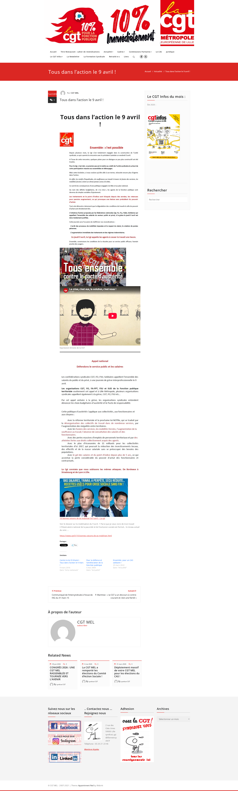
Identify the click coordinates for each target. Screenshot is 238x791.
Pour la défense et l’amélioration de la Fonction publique (94, 562)
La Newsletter (73, 56)
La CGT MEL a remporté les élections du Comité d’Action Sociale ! (94, 672)
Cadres (120, 52)
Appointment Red (85, 785)
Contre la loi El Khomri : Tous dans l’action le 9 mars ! (72, 562)
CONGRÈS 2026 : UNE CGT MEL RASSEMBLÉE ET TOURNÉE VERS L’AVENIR (62, 673)
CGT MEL (75, 93)
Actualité (108, 52)
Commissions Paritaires (139, 52)
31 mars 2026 (121, 664)
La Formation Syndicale (94, 56)
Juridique (170, 52)
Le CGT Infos (55, 56)
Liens (126, 56)
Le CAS (159, 52)
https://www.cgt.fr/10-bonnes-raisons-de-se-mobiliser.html (86, 535)
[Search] (134, 57)
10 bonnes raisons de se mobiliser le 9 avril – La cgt (82, 518)
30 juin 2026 (56, 664)
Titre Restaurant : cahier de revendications (80, 52)
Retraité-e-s (114, 56)
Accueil (53, 52)
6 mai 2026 (88, 664)
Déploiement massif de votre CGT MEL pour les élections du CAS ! (126, 672)
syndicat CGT (61, 684)
